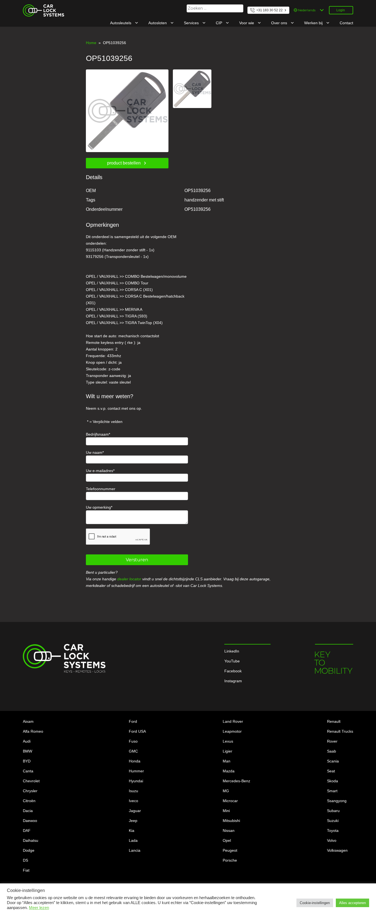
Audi (27, 741)
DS (25, 860)
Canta (28, 771)
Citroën (29, 801)
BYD (27, 761)
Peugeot (230, 850)
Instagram (233, 681)
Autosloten (158, 23)
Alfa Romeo (33, 731)
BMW (27, 751)
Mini (226, 810)
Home (91, 43)
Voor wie (247, 23)
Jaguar (135, 810)
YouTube (232, 661)
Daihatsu (30, 840)
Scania (333, 761)
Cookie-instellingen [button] (315, 903)
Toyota (333, 830)
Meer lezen (39, 907)
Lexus (228, 741)
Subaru (333, 810)
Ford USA (137, 731)
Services (192, 23)
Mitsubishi (231, 820)
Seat (331, 771)
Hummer (136, 771)
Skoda (332, 781)
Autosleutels (121, 23)
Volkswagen (337, 850)
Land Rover (233, 721)
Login (340, 10)
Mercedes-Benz (236, 781)
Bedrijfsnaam (97, 434)
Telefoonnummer (100, 489)
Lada (133, 840)
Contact (346, 23)
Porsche (230, 860)
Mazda (229, 771)
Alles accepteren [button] (352, 903)
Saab (331, 751)
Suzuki (333, 820)
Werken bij (314, 23)
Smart (332, 791)
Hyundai (136, 781)
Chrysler (30, 791)
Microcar (230, 801)
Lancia (134, 850)
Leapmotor (232, 731)
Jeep (133, 820)
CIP (219, 23)
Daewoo (30, 820)
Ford (133, 721)
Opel (227, 840)
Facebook (233, 671)
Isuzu (133, 791)
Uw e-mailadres (99, 470)
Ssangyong (337, 801)
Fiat (26, 870)
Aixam (28, 721)
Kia (131, 830)
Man (226, 761)
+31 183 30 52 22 (269, 10)
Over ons (279, 23)
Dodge (28, 850)
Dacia (28, 810)
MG (226, 791)
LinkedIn (231, 651)
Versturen (137, 559)
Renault (333, 721)
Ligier (227, 751)
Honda (134, 761)
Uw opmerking (98, 507)
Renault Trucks (340, 731)
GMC (133, 751)
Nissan (229, 830)
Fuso (133, 741)
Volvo (331, 840)
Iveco (133, 801)
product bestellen (124, 163)
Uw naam (94, 452)
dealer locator (129, 579)
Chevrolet (31, 781)
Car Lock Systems (39, 8)
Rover (332, 741)
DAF (27, 830)
